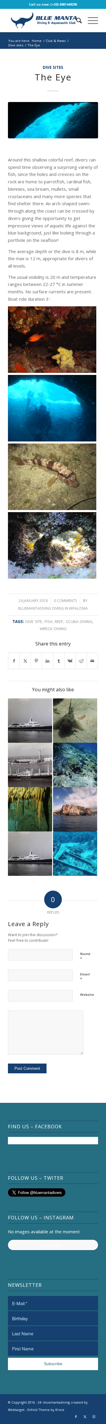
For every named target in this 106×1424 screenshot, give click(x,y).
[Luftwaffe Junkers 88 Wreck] (75, 853)
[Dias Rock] (75, 809)
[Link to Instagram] (93, 1416)
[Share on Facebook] (13, 661)
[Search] (76, 20)
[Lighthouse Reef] (75, 720)
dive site (33, 621)
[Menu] (90, 20)
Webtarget (16, 1409)
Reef (59, 621)
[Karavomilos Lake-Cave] (30, 809)
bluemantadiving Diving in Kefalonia (53, 608)
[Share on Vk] (69, 661)
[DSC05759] (53, 120)
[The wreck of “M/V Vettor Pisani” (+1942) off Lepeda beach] (30, 765)
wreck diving (53, 628)
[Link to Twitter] (84, 1416)
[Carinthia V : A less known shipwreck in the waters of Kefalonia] (30, 853)
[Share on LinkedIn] (47, 661)
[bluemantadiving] (44, 20)
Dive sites (53, 67)
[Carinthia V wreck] (30, 720)
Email (85, 977)
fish (48, 621)
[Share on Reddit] (81, 661)
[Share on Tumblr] (58, 661)
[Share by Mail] (92, 661)
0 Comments (65, 600)
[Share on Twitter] (25, 661)
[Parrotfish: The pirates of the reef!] (75, 765)
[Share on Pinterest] (36, 661)
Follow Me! (53, 1244)
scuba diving (79, 621)
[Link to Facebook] (76, 1416)
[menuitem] (76, 20)
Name (85, 957)
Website (87, 994)
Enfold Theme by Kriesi (45, 1409)
